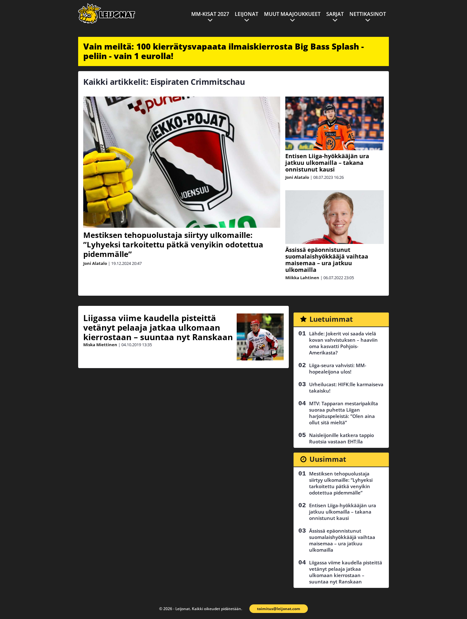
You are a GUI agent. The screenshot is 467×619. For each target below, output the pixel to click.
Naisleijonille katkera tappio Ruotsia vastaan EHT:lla (341, 438)
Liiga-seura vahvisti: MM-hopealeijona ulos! (337, 368)
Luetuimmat (331, 319)
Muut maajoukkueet (292, 13)
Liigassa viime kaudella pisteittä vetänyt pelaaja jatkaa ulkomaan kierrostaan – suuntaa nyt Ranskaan (158, 327)
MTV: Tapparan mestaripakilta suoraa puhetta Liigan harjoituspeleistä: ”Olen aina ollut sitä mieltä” (343, 413)
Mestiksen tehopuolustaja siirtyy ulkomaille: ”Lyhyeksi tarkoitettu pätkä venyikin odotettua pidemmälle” (173, 244)
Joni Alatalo (95, 263)
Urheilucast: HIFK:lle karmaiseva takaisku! (346, 387)
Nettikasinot (367, 13)
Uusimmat (327, 459)
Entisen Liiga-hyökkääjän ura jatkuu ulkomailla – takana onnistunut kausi (327, 162)
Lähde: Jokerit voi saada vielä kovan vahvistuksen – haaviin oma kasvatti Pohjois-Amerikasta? (343, 343)
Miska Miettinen (100, 344)
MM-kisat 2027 (210, 13)
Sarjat (335, 13)
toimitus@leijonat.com (278, 608)
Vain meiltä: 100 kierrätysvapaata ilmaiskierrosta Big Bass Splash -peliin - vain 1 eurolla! (223, 51)
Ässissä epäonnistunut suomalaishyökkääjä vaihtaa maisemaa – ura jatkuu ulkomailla (326, 259)
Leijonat (246, 13)
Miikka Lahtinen (302, 277)
